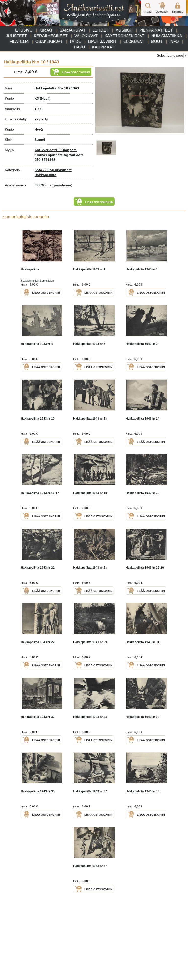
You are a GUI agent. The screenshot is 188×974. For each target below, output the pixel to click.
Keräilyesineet (51, 36)
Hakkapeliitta (45, 175)
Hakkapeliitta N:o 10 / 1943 (57, 88)
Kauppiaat (103, 47)
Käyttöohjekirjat (124, 36)
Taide (75, 41)
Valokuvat (86, 36)
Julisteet (16, 36)
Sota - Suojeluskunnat (53, 170)
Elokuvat (133, 41)
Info (174, 41)
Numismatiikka (166, 36)
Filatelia (19, 41)
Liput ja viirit (102, 41)
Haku (79, 47)
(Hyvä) (45, 98)
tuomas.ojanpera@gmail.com (59, 155)
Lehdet (100, 30)
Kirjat (46, 30)
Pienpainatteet (156, 30)
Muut (157, 41)
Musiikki (123, 30)
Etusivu (24, 30)
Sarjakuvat (73, 30)
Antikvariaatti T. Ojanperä (56, 150)
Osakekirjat (49, 41)
